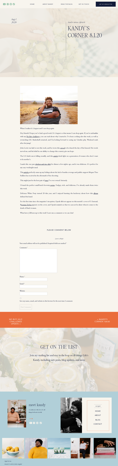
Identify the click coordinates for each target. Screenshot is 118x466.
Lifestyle (82, 22)
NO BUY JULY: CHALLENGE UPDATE (16, 322)
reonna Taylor (26, 204)
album (95, 193)
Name (22, 277)
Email (22, 284)
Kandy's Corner (73, 22)
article (55, 156)
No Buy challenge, (33, 136)
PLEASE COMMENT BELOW (59, 230)
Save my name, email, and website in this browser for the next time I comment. (46, 301)
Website (22, 291)
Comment (24, 247)
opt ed (62, 148)
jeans (46, 180)
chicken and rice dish (43, 164)
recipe (52, 185)
